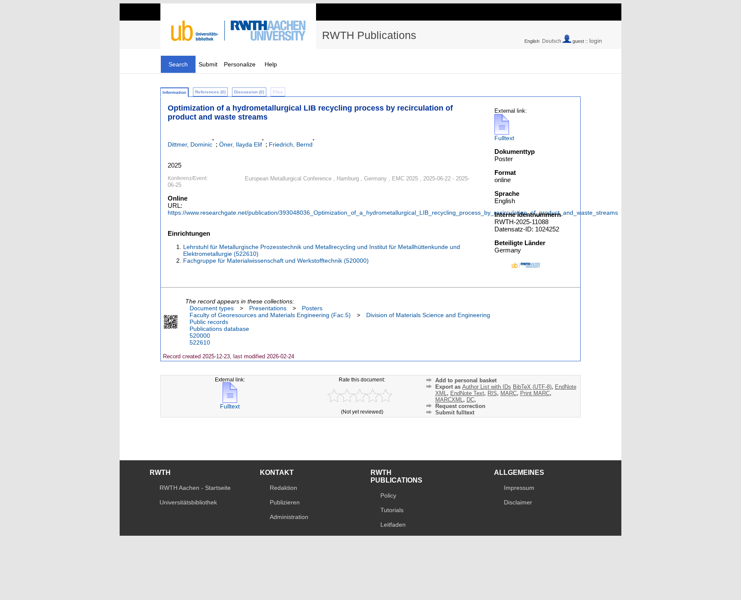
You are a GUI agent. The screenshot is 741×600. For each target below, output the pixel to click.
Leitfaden (393, 524)
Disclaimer (518, 502)
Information (174, 92)
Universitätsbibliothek (188, 502)
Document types (212, 308)
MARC (508, 393)
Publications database (219, 328)
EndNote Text (467, 393)
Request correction (460, 406)
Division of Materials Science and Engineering (428, 315)
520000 (200, 335)
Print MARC (535, 393)
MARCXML (449, 399)
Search (178, 64)
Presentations (267, 308)
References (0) (210, 92)
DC (470, 399)
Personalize (240, 64)
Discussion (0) (249, 92)
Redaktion (283, 487)
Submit (208, 64)
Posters (312, 308)
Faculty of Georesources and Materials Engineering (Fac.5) (270, 315)
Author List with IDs (486, 387)
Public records (209, 321)
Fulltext (504, 138)
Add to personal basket (466, 380)
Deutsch (551, 41)
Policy (388, 495)
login (595, 40)
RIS (492, 393)
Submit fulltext (454, 412)
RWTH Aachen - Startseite (195, 487)
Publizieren (285, 502)
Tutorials (392, 510)
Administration (289, 516)
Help (271, 64)
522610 (200, 342)
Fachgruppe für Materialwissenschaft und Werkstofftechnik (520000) (276, 260)
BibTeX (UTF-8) (532, 387)
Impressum (519, 487)
